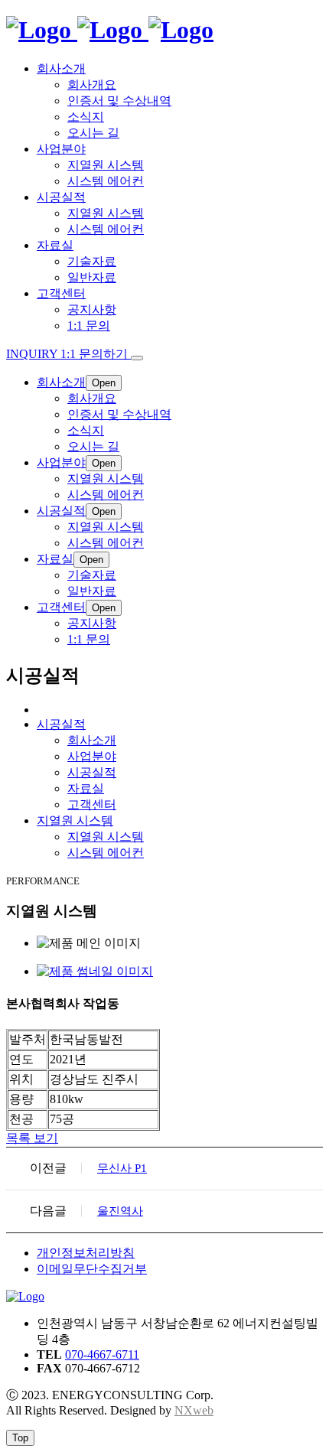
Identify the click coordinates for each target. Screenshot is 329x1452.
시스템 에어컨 (105, 852)
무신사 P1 (122, 1168)
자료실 (85, 788)
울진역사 (120, 1211)
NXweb (193, 1410)
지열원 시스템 (105, 836)
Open (104, 383)
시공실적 (91, 772)
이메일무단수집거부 (92, 1268)
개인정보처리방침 (86, 1252)
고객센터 (91, 804)
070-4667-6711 (102, 1354)
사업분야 (91, 756)
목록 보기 (32, 1137)
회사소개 (91, 740)
